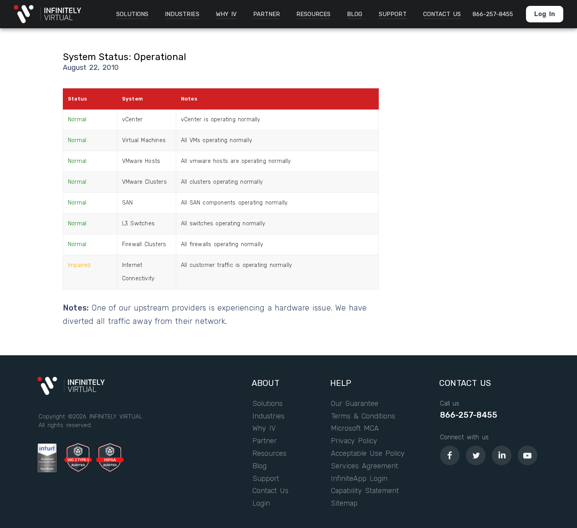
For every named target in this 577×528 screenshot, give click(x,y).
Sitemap (344, 504)
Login (261, 504)
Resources (269, 454)
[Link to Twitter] (476, 455)
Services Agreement (364, 466)
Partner (264, 441)
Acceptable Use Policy (368, 454)
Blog (259, 466)
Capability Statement (365, 491)
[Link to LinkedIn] (501, 455)
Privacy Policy (354, 441)
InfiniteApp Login (359, 479)
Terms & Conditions (363, 416)
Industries (268, 416)
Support (265, 479)
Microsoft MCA (355, 429)
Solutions (267, 404)
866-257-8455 (468, 415)
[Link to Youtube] (527, 455)
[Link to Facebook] (450, 455)
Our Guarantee (354, 404)
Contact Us (270, 491)
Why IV (264, 429)
